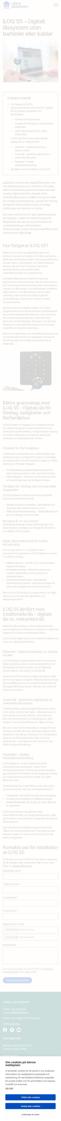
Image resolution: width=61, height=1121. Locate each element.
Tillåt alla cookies (30, 1097)
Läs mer (9, 1088)
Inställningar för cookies (30, 1115)
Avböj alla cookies (30, 1106)
